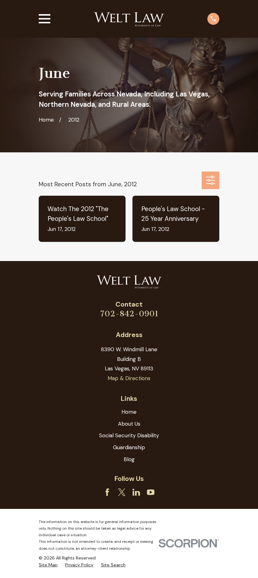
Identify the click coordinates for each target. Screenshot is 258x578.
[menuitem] (48, 565)
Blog (129, 459)
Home (129, 411)
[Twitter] (122, 492)
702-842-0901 (129, 313)
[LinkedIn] (136, 492)
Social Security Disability (129, 435)
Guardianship (129, 447)
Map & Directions (129, 378)
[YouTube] (150, 492)
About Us (129, 423)
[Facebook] (107, 492)
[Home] (129, 18)
